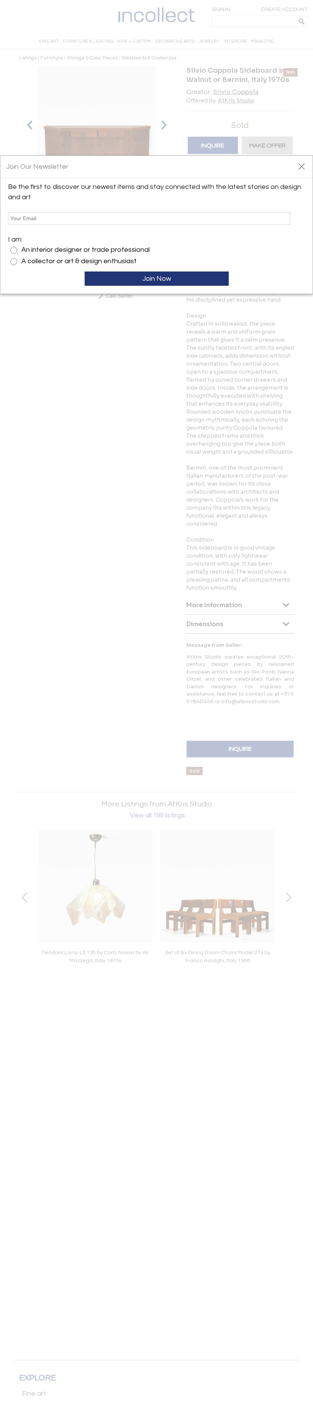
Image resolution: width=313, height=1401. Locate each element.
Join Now (156, 278)
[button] (301, 166)
